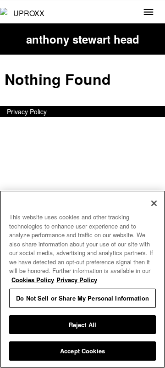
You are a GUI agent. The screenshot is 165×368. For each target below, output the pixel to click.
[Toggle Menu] (148, 12)
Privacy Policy (27, 111)
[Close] (154, 203)
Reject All (82, 324)
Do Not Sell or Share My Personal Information (82, 298)
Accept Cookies (82, 350)
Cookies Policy (32, 279)
